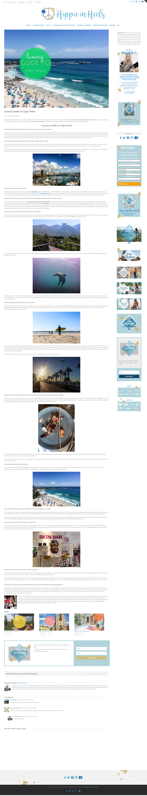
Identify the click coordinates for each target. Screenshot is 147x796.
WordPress (87, 787)
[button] (118, 25)
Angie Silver (13, 700)
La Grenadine (45, 203)
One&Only (34, 191)
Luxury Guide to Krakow (45, 631)
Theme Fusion (94, 787)
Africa (9, 116)
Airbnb (29, 201)
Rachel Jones (22, 683)
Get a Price (123, 184)
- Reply (31, 700)
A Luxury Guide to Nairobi (11, 631)
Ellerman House (45, 193)
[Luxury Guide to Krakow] (56, 622)
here (80, 206)
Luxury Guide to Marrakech (81, 631)
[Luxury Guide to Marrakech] (91, 622)
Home (5, 116)
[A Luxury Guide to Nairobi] (21, 622)
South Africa (15, 116)
